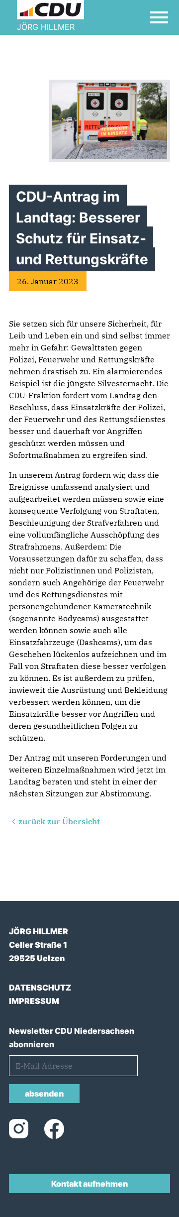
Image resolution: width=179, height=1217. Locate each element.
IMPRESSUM (34, 1001)
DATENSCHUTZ (40, 988)
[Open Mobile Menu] (159, 17)
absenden (44, 1094)
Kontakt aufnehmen (89, 1184)
